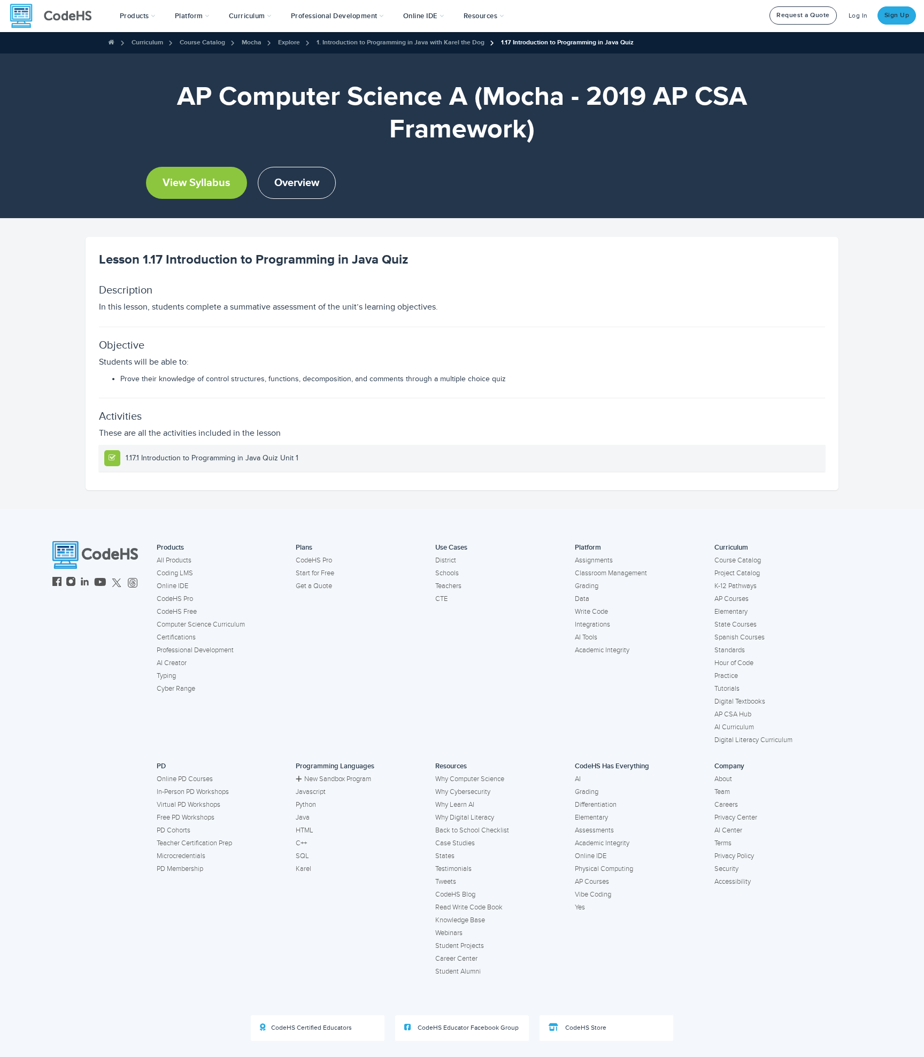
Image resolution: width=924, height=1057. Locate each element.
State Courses (735, 624)
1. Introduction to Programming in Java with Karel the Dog (400, 42)
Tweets (445, 881)
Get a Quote (314, 586)
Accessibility (732, 881)
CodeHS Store (585, 1028)
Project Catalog (737, 573)
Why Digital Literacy (464, 817)
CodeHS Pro (175, 599)
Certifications (176, 637)
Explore (289, 42)
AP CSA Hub (732, 714)
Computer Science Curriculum (201, 624)
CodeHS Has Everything (612, 766)
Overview (296, 182)
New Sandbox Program (337, 779)
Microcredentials (181, 856)
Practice (726, 676)
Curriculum (147, 42)
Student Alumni (458, 971)
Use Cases (451, 547)
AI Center (728, 830)
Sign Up (897, 15)
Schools (447, 573)
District (445, 560)
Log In (858, 16)
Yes (580, 907)
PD (161, 766)
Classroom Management (611, 573)
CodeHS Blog (455, 894)
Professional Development (195, 650)
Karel (303, 869)
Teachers (448, 586)
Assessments (594, 830)
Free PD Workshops (185, 817)
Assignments (594, 560)
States (445, 856)
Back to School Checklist (472, 830)
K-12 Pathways (735, 586)
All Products (174, 560)
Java (303, 817)
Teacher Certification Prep (194, 843)
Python (306, 804)
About (723, 779)
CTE (441, 599)
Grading (586, 586)
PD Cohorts (173, 830)
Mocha (251, 42)
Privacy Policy (734, 856)
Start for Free (315, 573)
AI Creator (172, 663)
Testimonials (453, 869)
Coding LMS (175, 573)
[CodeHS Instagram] (70, 583)
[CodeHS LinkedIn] (84, 583)
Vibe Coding (593, 894)
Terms (723, 843)
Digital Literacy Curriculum (753, 740)
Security (726, 869)
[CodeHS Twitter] (116, 583)
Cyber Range (176, 688)
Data (582, 599)
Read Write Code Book (469, 907)
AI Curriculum (734, 727)
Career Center (456, 958)
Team (722, 792)
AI (578, 779)
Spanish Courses (739, 637)
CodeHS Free (177, 611)
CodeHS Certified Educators (311, 1028)
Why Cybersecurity (462, 792)
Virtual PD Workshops (188, 804)
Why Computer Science (469, 779)
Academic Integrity (602, 650)
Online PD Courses (185, 779)
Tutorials (727, 688)
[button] (137, 16)
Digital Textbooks (739, 701)
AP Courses (731, 599)
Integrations (592, 624)
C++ (301, 843)
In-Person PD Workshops (193, 792)
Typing (166, 676)
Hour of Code (733, 663)
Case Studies (455, 843)
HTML (304, 830)
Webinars (449, 933)
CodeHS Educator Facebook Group (467, 1028)
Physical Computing (604, 869)
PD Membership (180, 869)
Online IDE (172, 586)
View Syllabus (196, 182)
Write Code (591, 611)
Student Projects (459, 946)
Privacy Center (735, 817)
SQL (302, 856)
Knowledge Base (460, 920)
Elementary (731, 611)
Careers (726, 804)
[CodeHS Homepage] (55, 16)
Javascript (311, 792)
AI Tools (586, 637)
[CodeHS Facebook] (56, 583)
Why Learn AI (454, 804)
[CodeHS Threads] (132, 583)
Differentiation (596, 804)
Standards (729, 650)
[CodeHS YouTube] (100, 583)
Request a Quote (803, 15)
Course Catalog (202, 42)
